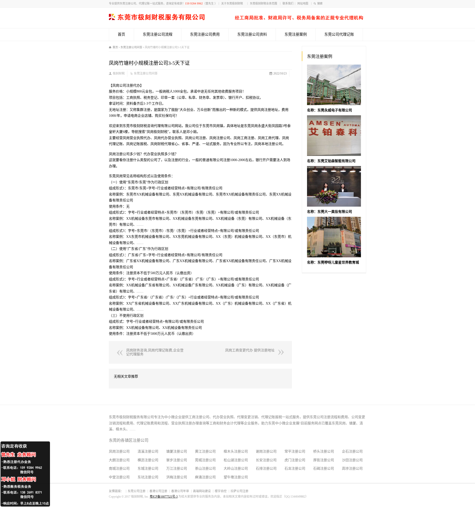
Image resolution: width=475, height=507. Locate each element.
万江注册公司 (176, 468)
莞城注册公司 (205, 460)
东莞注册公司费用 (205, 34)
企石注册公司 (352, 451)
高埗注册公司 (352, 468)
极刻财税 (119, 73)
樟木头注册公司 (236, 451)
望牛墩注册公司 (236, 477)
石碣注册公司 (323, 468)
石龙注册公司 (295, 468)
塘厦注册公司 (176, 451)
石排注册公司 (266, 468)
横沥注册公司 (148, 460)
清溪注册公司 (148, 451)
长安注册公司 (266, 460)
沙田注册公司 (352, 460)
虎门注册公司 (295, 460)
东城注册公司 (148, 468)
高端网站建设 (202, 491)
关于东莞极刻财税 (233, 3)
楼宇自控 (221, 491)
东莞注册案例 (296, 34)
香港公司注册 (158, 491)
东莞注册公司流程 (157, 34)
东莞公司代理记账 (339, 34)
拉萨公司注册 (239, 491)
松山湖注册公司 (236, 460)
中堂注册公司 (119, 477)
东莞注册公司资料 (252, 34)
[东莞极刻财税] (236, 19)
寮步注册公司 (176, 460)
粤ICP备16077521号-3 (164, 496)
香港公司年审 (180, 491)
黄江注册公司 (205, 451)
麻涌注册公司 (205, 477)
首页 (121, 34)
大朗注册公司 (119, 460)
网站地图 (303, 3)
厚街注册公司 (323, 460)
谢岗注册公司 (266, 451)
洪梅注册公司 (176, 477)
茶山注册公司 (205, 468)
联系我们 (288, 3)
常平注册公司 (295, 451)
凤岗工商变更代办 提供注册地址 (250, 350)
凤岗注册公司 (119, 451)
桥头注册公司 (323, 451)
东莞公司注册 (136, 491)
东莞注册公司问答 (146, 73)
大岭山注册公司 (236, 468)
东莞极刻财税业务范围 (264, 3)
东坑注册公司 (148, 477)
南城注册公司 (119, 468)
